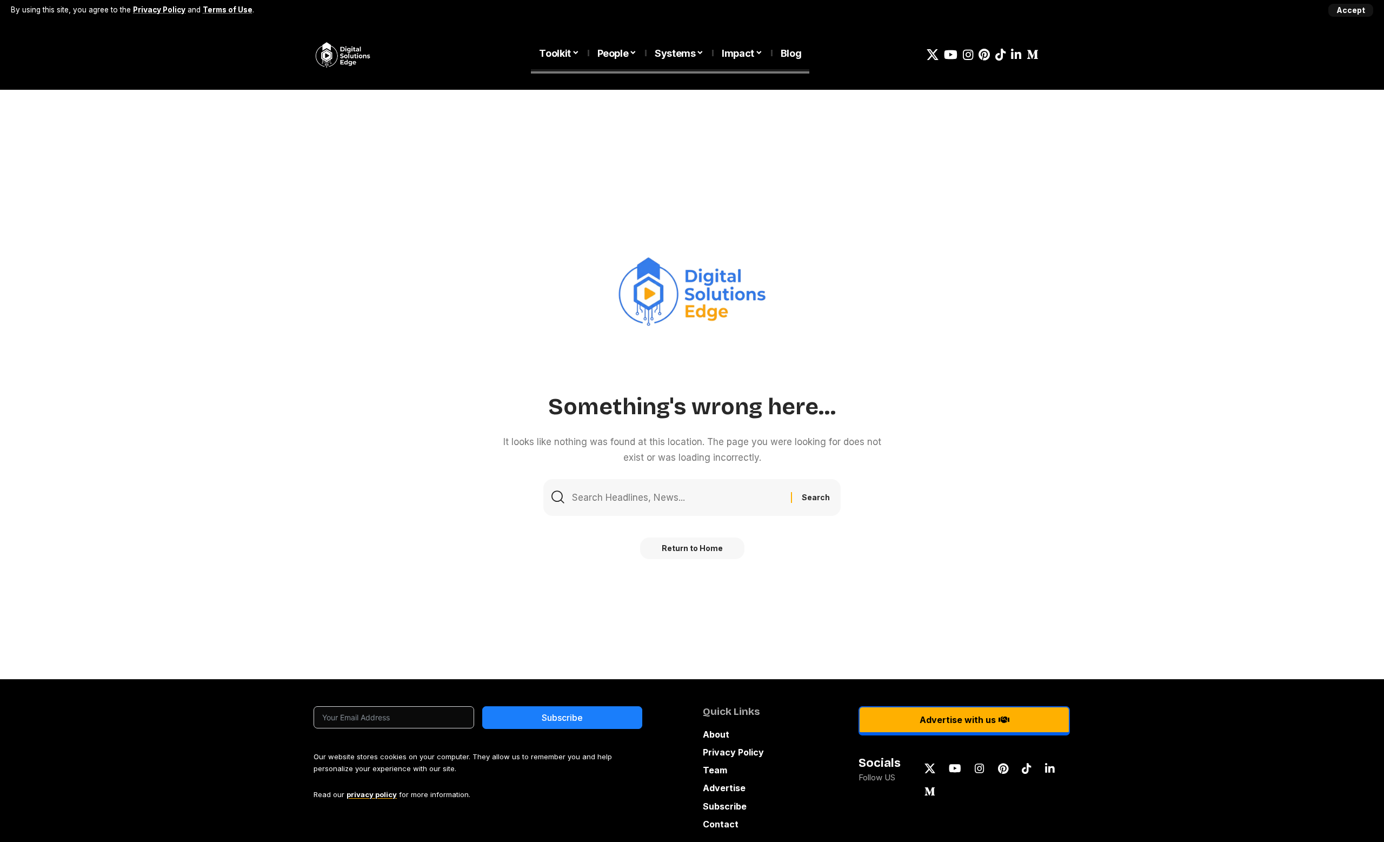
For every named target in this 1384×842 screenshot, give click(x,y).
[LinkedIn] (1016, 55)
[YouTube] (950, 55)
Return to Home (692, 548)
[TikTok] (1000, 55)
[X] (932, 55)
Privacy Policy (159, 9)
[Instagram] (968, 55)
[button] (1350, 10)
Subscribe (562, 717)
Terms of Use (227, 9)
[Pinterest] (984, 55)
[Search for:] (677, 497)
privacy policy (372, 794)
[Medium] (1032, 55)
